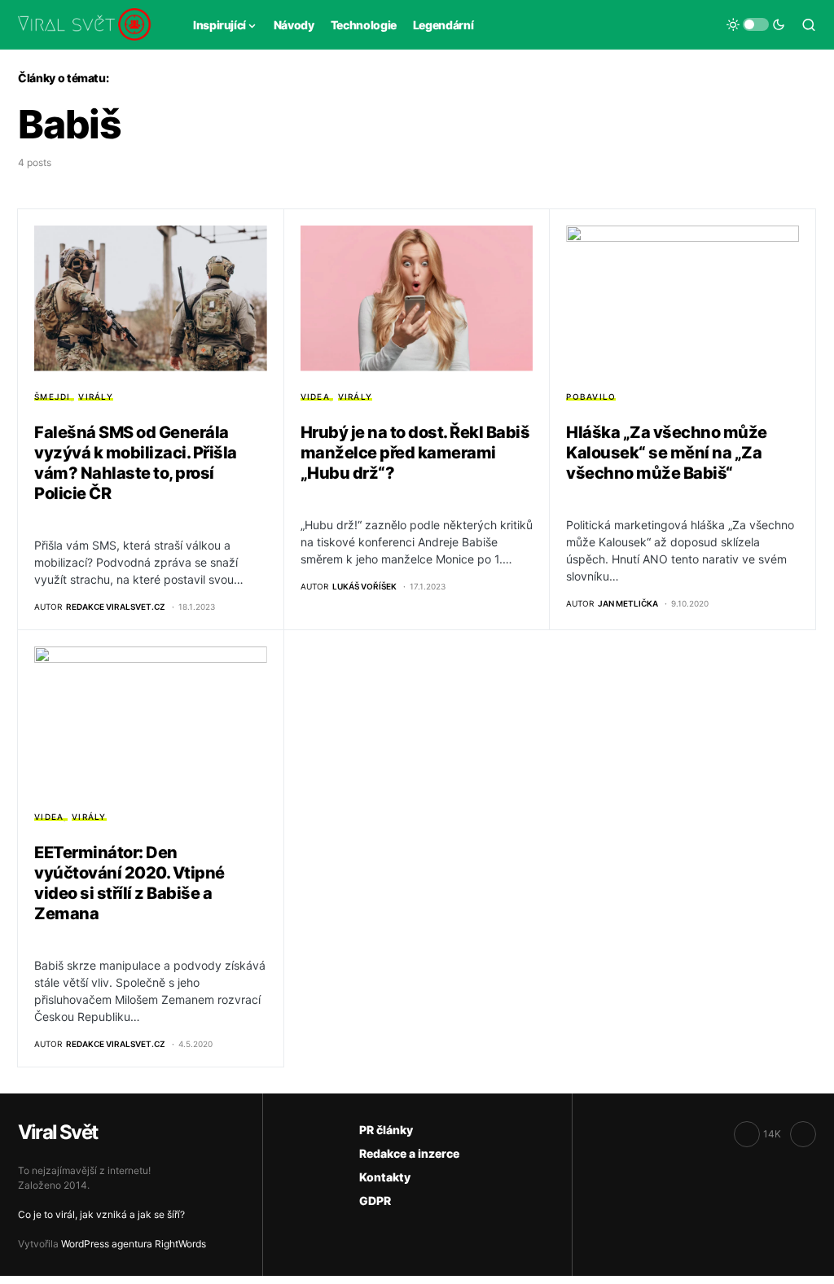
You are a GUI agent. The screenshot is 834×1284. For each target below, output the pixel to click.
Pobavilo (591, 396)
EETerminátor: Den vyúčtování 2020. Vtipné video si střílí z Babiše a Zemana (129, 883)
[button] (755, 24)
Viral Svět (57, 1132)
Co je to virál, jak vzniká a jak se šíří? (101, 1214)
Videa (315, 396)
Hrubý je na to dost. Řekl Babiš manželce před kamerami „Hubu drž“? (415, 453)
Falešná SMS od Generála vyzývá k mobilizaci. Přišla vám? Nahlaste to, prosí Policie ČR (135, 463)
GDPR (375, 1200)
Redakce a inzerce (409, 1153)
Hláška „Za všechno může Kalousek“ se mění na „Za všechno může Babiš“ (666, 453)
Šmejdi (52, 396)
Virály (95, 396)
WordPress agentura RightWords (133, 1244)
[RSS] (803, 1134)
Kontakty (384, 1177)
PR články (386, 1130)
